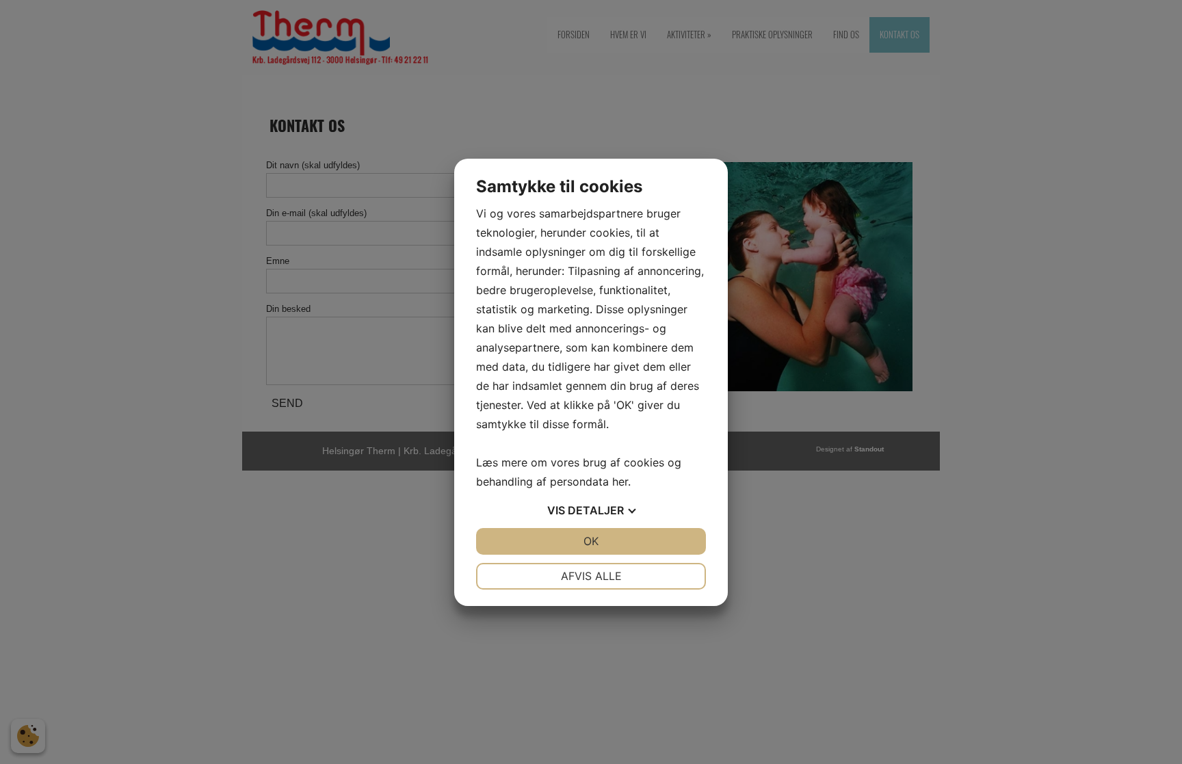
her (620, 481)
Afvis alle (591, 576)
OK (591, 541)
